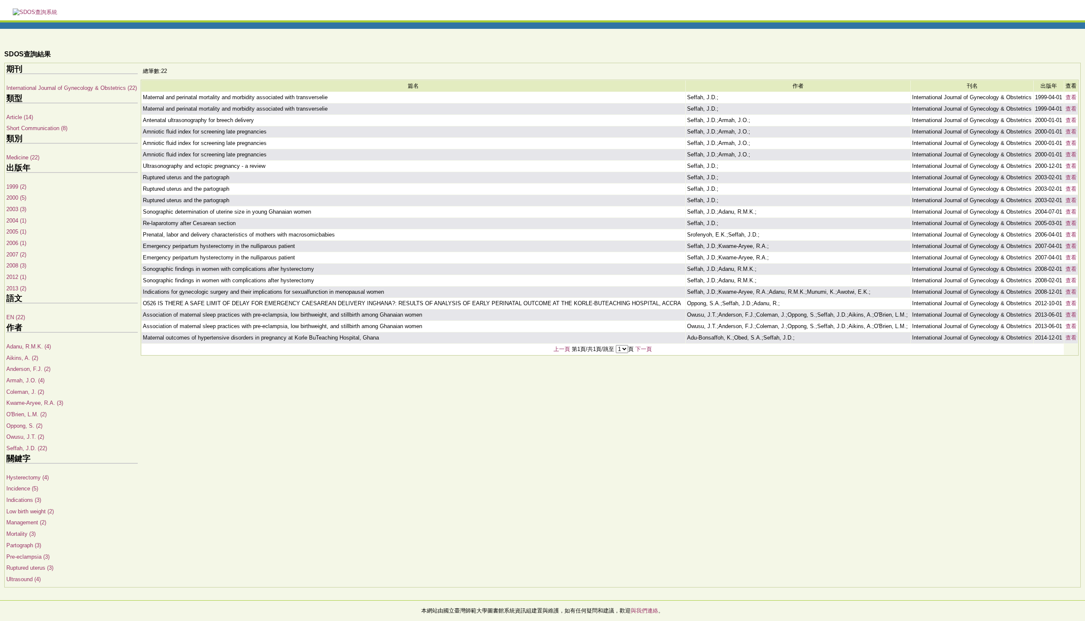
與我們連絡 (644, 610)
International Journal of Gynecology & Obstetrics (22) (71, 88)
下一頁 (643, 349)
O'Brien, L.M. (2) (26, 414)
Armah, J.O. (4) (25, 380)
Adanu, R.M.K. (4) (28, 346)
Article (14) (19, 117)
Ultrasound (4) (23, 579)
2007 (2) (16, 254)
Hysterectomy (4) (27, 477)
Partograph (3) (23, 545)
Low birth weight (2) (30, 511)
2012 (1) (16, 277)
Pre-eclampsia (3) (28, 557)
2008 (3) (16, 265)
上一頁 (562, 349)
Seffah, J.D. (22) (26, 448)
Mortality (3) (21, 534)
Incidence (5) (22, 488)
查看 (1071, 97)
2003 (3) (16, 209)
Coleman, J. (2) (25, 392)
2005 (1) (16, 231)
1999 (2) (16, 187)
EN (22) (15, 317)
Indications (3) (23, 500)
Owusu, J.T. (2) (25, 437)
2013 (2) (16, 288)
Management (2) (26, 522)
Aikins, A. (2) (22, 358)
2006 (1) (16, 243)
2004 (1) (16, 220)
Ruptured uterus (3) (29, 568)
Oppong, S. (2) (24, 426)
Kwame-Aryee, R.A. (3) (34, 403)
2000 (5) (16, 198)
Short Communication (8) (36, 128)
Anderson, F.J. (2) (28, 369)
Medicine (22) (22, 157)
